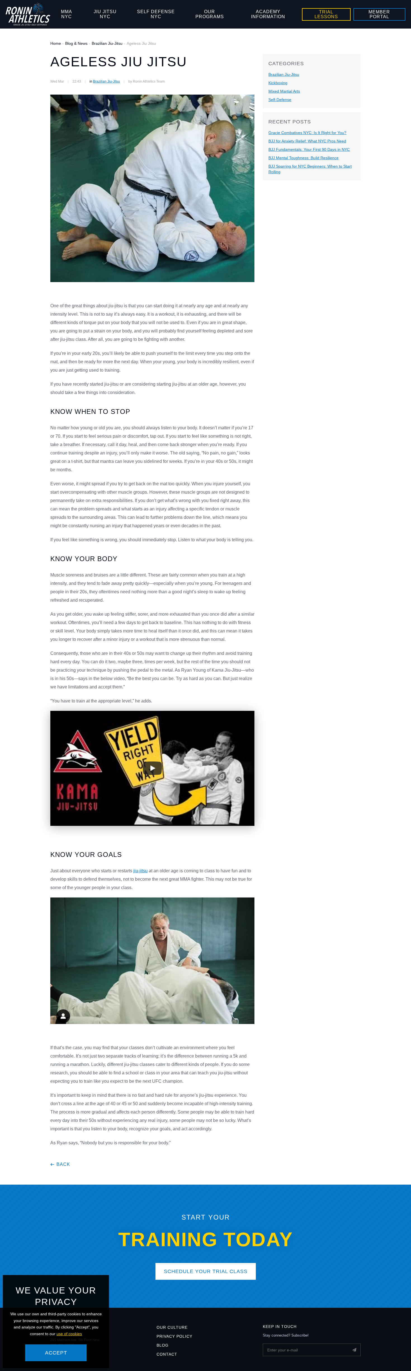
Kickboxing (277, 83)
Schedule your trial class (205, 1271)
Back (63, 1164)
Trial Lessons (326, 14)
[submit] (354, 1349)
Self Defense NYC (156, 14)
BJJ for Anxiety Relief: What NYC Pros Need (307, 141)
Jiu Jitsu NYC (105, 14)
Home (55, 43)
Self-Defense (279, 99)
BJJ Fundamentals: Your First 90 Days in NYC (309, 149)
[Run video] (152, 768)
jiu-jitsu (140, 870)
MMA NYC (66, 14)
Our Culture (172, 1327)
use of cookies (69, 1334)
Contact (167, 1354)
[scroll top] (396, 1356)
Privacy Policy (174, 1336)
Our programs (209, 14)
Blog (163, 1345)
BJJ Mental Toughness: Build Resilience (303, 158)
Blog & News (76, 43)
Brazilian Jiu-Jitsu (107, 43)
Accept (56, 1353)
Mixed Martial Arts (284, 91)
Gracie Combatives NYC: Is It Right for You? (307, 132)
